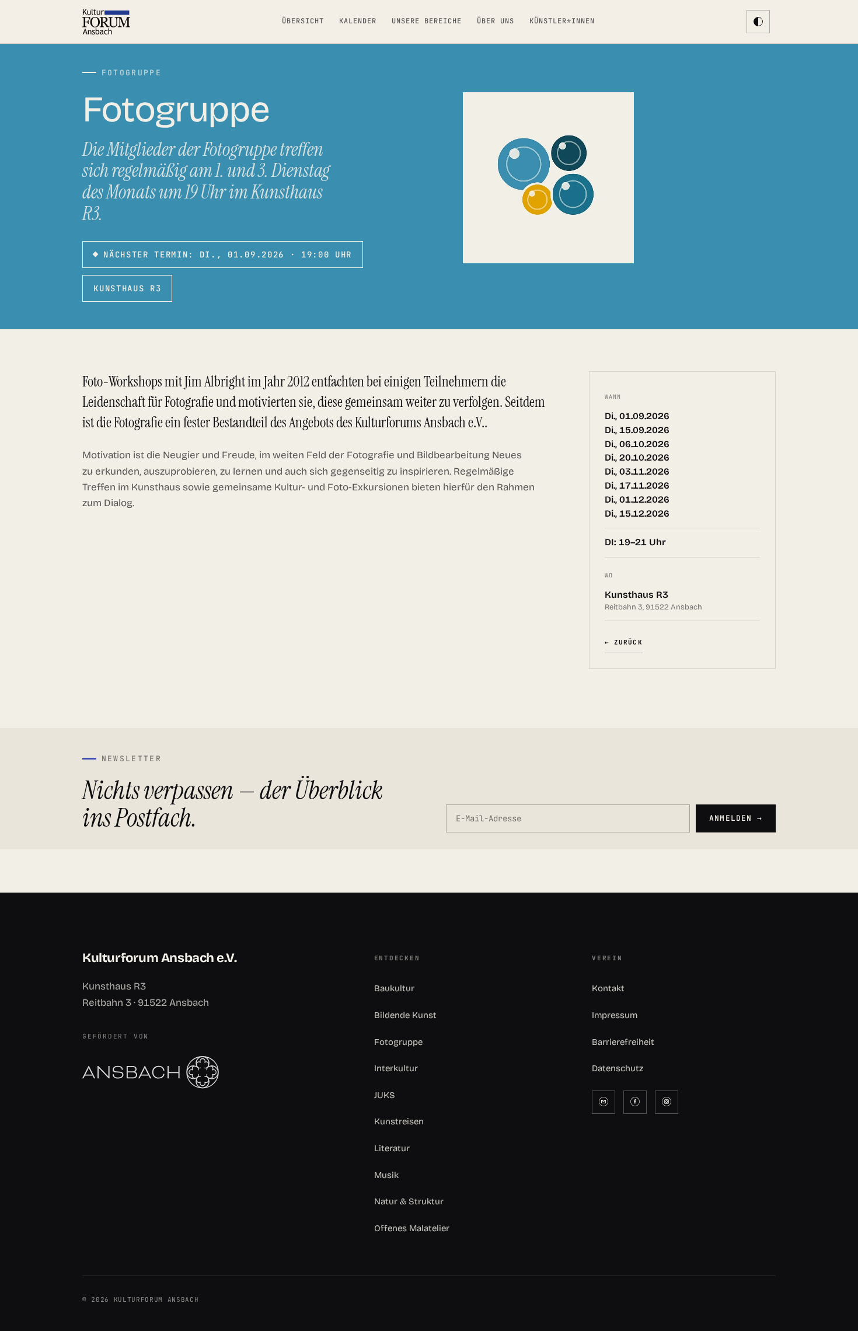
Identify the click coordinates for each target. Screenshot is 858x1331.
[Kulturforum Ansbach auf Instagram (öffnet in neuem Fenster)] (666, 1102)
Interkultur (396, 1068)
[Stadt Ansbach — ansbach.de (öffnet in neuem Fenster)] (211, 1072)
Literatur (392, 1148)
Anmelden (735, 818)
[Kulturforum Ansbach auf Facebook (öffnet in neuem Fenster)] (635, 1102)
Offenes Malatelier (411, 1228)
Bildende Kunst (405, 1015)
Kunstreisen (399, 1121)
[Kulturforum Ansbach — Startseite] (106, 21)
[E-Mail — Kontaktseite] (603, 1102)
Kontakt (608, 988)
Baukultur (394, 988)
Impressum (614, 1015)
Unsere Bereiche (426, 21)
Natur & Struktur (409, 1201)
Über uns (495, 21)
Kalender (357, 21)
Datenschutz (617, 1068)
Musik (386, 1175)
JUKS (384, 1095)
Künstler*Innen (561, 21)
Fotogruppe (398, 1042)
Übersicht (303, 21)
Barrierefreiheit (623, 1042)
